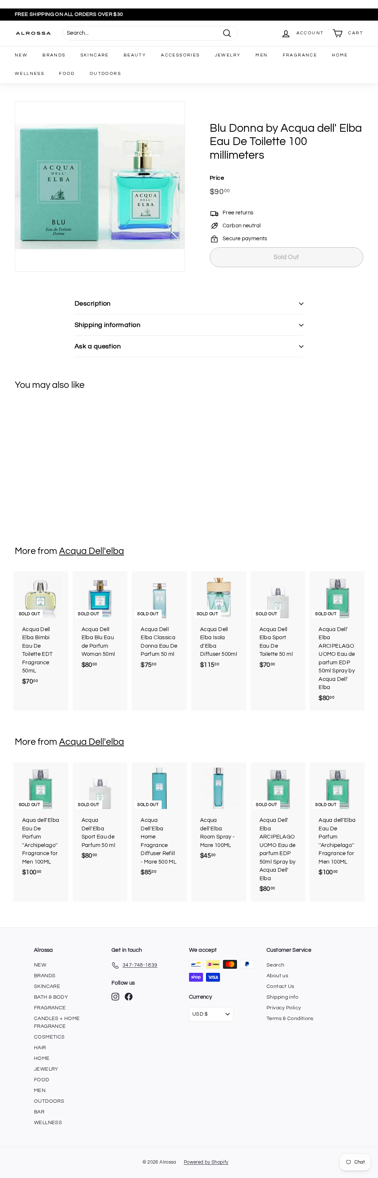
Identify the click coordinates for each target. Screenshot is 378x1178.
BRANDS (53, 55)
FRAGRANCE (300, 55)
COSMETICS (49, 1037)
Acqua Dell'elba (91, 551)
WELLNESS (29, 73)
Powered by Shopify (206, 1162)
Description (93, 303)
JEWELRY (228, 55)
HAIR (40, 1047)
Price (217, 178)
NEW (21, 55)
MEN (261, 55)
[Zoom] (100, 186)
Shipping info (282, 997)
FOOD (67, 73)
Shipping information (107, 324)
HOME (340, 55)
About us (277, 975)
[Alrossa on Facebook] (129, 996)
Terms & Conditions (290, 1018)
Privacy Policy (284, 1007)
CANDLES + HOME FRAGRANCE (57, 1022)
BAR (39, 1112)
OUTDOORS (105, 73)
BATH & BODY (51, 997)
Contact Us (281, 986)
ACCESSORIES (180, 55)
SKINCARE (94, 55)
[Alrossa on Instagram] (115, 996)
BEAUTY (135, 55)
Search (275, 965)
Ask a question (98, 346)
